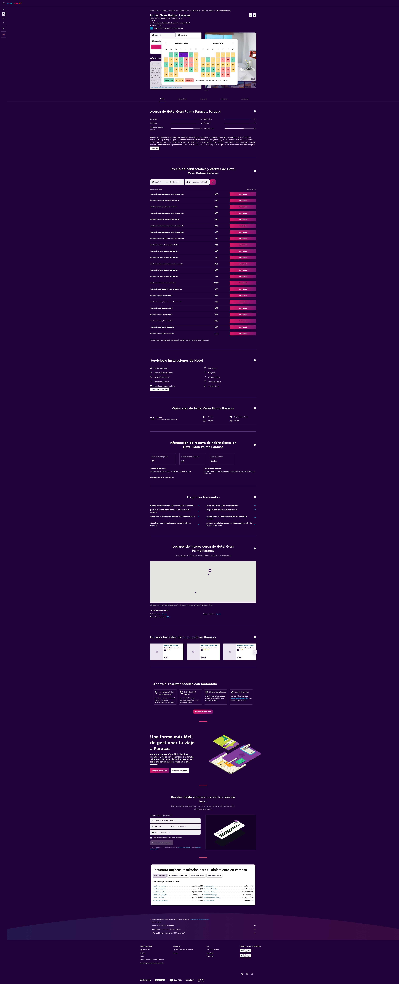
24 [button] (181, 69)
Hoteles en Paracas (207, 10)
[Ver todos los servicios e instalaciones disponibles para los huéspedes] (255, 360)
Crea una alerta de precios (239, 698)
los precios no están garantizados (199, 919)
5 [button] (191, 54)
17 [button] (181, 64)
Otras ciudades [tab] (159, 875)
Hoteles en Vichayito (160, 895)
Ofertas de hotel (154, 10)
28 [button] (166, 74)
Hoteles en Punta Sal (210, 889)
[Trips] (3, 28)
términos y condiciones (183, 847)
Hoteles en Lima (209, 886)
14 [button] (166, 64)
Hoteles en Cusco (209, 892)
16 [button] (176, 64)
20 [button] (196, 64)
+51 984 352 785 (156, 25)
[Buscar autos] (3, 18)
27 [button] (196, 69)
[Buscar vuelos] (3, 9)
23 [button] (176, 69)
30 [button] (176, 74)
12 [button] (191, 59)
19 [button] (191, 64)
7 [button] (166, 59)
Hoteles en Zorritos (159, 886)
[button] (3, 3)
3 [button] (181, 54)
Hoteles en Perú (184, 10)
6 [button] (196, 54)
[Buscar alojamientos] (3, 14)
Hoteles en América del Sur (169, 10)
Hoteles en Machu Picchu (212, 897)
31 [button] (228, 74)
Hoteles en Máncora (159, 889)
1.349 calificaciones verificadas (171, 28)
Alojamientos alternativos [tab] (178, 875)
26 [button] (191, 69)
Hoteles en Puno (209, 900)
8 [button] (171, 59)
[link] (203, 712)
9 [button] (176, 59)
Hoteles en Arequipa (210, 895)
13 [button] (196, 59)
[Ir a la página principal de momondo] (14, 3)
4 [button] (186, 54)
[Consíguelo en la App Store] (245, 955)
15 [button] (171, 64)
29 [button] (171, 74)
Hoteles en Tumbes (159, 892)
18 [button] (186, 64)
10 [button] (181, 59)
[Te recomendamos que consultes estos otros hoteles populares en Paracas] (255, 637)
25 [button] (186, 69)
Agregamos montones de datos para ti (166, 929)
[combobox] (177, 820)
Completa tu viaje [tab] (214, 875)
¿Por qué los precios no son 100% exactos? (168, 933)
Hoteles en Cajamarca (160, 900)
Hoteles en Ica (196, 10)
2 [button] (176, 54)
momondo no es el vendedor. (163, 925)
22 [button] (171, 69)
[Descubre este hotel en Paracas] (255, 111)
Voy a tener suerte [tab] (197, 875)
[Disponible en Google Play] (245, 950)
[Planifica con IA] (3, 23)
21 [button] (166, 69)
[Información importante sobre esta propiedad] (255, 444)
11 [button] (186, 59)
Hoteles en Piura (158, 897)
